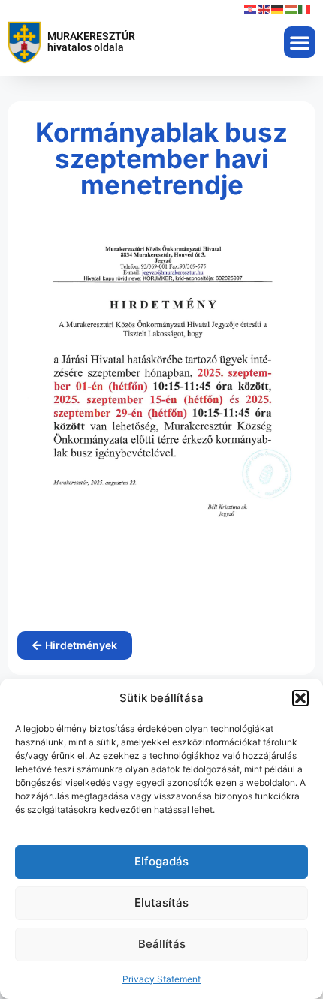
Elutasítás (161, 902)
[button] (300, 698)
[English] (264, 9)
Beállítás (162, 944)
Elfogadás (161, 861)
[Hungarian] (291, 9)
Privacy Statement (161, 979)
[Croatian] (251, 9)
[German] (278, 9)
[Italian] (305, 9)
